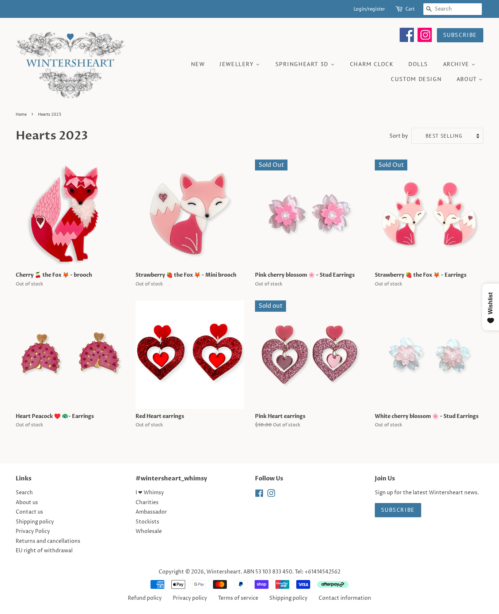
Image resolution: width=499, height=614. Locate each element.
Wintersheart (223, 572)
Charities (147, 502)
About (468, 78)
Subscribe (460, 34)
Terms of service (238, 598)
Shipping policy (35, 522)
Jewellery (238, 64)
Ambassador (151, 512)
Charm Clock (372, 64)
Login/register (369, 8)
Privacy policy (190, 598)
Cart (410, 8)
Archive (457, 64)
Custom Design (416, 78)
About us (27, 502)
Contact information (345, 598)
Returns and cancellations (48, 541)
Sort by (398, 136)
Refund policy (145, 598)
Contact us (29, 512)
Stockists (147, 522)
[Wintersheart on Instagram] (425, 40)
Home (21, 114)
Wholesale (149, 531)
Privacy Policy (33, 531)
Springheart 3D (303, 64)
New (198, 64)
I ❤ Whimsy (150, 493)
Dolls (418, 64)
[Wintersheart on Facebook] (407, 40)
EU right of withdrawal (44, 551)
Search (24, 493)
